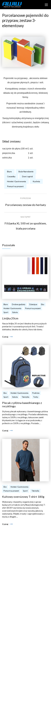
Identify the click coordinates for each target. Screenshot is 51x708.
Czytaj (5, 336)
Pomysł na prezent (15, 186)
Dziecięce (33, 304)
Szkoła (15, 312)
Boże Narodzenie (26, 171)
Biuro (9, 171)
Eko (42, 304)
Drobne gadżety (18, 304)
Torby (35, 397)
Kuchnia (36, 181)
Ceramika (11, 176)
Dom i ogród (27, 176)
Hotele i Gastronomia (16, 181)
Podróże (35, 393)
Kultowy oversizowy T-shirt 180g (23, 496)
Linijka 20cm (10, 318)
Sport (6, 312)
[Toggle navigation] (46, 4)
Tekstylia (25, 397)
